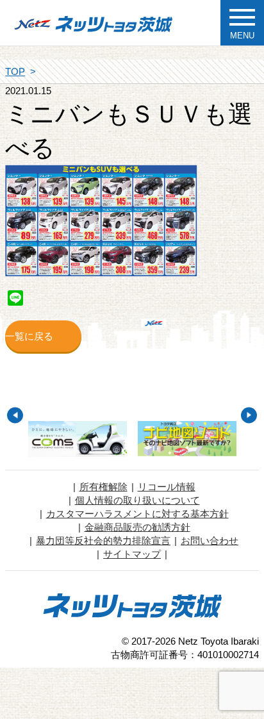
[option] (77, 439)
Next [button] (249, 415)
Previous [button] (15, 415)
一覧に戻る (29, 336)
